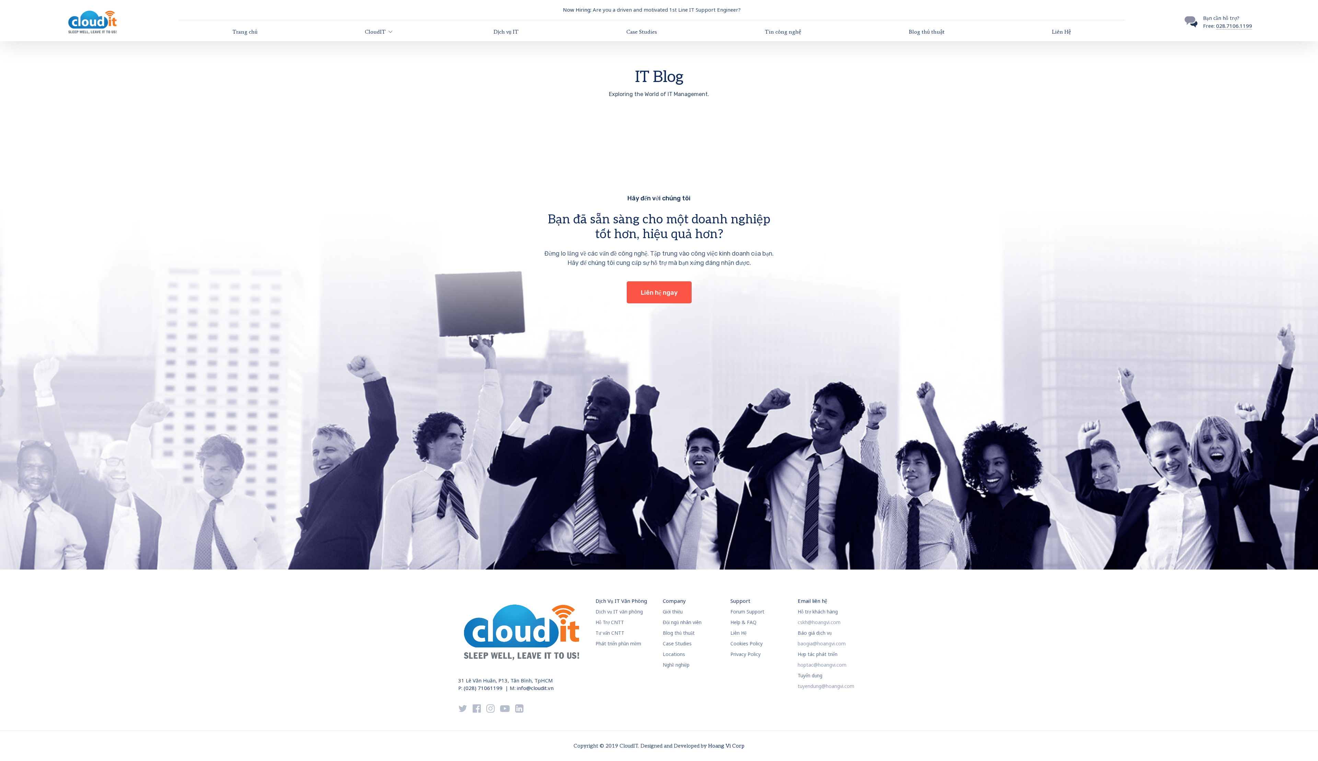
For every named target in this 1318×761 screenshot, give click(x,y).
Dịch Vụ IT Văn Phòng (621, 600)
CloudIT (375, 31)
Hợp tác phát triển (817, 654)
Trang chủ (244, 31)
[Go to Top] (1304, 745)
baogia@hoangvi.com (822, 643)
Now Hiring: (577, 9)
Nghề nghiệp (676, 665)
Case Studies (641, 31)
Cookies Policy (746, 643)
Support (740, 600)
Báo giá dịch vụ (815, 633)
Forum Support (747, 611)
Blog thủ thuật (927, 31)
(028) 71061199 (483, 687)
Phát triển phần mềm (618, 643)
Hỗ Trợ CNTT (610, 622)
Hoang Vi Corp (726, 746)
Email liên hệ (812, 600)
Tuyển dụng (810, 675)
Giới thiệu (673, 611)
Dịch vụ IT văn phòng (619, 611)
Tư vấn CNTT (610, 633)
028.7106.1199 (1234, 25)
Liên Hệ (1061, 31)
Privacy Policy (745, 654)
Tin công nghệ (783, 31)
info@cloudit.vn (535, 687)
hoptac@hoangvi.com (822, 665)
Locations (674, 654)
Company (674, 600)
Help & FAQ (743, 622)
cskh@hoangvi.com (819, 622)
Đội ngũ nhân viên (682, 622)
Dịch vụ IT (506, 31)
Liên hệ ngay (659, 292)
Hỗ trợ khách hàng (818, 611)
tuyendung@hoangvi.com (826, 686)
